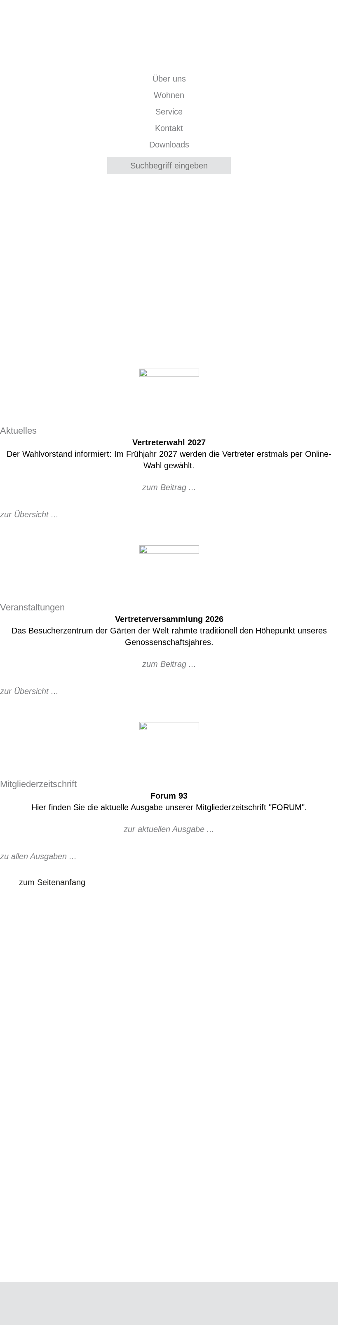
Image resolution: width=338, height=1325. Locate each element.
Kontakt (169, 128)
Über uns (169, 78)
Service (169, 111)
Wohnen (169, 95)
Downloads (169, 144)
